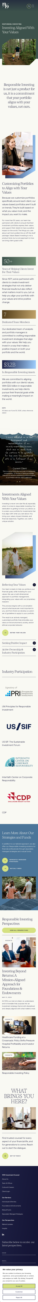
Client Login (6, 1191)
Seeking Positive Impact (14, 642)
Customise (19, 1292)
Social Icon (3, 1235)
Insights (4, 1228)
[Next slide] (35, 460)
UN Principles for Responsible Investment (19, 695)
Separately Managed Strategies (17, 860)
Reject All (19, 1297)
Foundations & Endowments (11, 1206)
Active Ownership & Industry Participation (13, 651)
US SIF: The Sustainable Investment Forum (19, 731)
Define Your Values (18, 632)
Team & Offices (7, 1183)
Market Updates (7, 1224)
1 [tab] (17, 481)
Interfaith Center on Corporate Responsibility (19, 766)
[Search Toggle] (29, 8)
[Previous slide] (3, 460)
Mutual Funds (15, 868)
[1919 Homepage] (12, 8)
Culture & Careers (8, 1187)
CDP (19, 799)
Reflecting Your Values (14, 584)
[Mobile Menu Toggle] (33, 6)
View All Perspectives (19, 930)
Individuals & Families (9, 1202)
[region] (19, 1284)
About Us (5, 1179)
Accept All (19, 1286)
